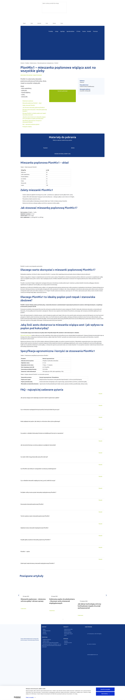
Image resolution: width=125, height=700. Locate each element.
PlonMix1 (45, 148)
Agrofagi (62, 31)
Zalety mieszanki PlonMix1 (29, 105)
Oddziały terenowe (46, 630)
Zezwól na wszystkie (105, 689)
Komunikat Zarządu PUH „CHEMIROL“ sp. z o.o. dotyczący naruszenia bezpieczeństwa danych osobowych (51, 645)
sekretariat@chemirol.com (92, 654)
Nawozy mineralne (68, 632)
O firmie (78, 31)
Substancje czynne (68, 642)
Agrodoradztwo (70, 31)
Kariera (84, 31)
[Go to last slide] (19, 595)
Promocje (95, 31)
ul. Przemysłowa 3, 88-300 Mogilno (94, 633)
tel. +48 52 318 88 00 (91, 644)
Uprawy (65, 644)
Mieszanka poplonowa (26, 335)
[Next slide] (106, 595)
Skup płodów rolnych (68, 633)
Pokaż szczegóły (30, 697)
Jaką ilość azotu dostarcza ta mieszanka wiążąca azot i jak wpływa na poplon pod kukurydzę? (34, 117)
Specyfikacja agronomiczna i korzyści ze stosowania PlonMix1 (32, 121)
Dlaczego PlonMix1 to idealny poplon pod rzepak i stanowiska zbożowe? (34, 114)
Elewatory (45, 633)
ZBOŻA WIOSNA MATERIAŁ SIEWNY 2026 (64, 150)
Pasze (65, 635)
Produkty (51, 31)
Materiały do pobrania (28, 101)
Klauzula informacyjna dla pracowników (51, 642)
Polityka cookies (46, 641)
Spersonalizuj (104, 693)
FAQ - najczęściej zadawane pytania (31, 124)
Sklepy (44, 629)
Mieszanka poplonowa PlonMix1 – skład (32, 103)
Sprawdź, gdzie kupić (62, 91)
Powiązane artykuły (27, 126)
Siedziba (44, 632)
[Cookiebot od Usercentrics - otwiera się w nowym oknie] (17, 697)
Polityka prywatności (47, 639)
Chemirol (22, 63)
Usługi (56, 31)
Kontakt (89, 31)
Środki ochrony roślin (68, 629)
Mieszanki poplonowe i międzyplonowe (46, 63)
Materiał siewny (33, 63)
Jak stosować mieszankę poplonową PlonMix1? (34, 107)
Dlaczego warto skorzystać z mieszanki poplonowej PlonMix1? (35, 110)
